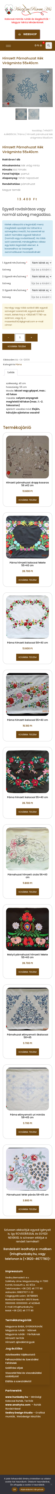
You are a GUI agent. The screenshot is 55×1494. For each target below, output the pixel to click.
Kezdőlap (37, 130)
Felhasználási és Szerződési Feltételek (21, 1361)
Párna (21, 134)
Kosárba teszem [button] (28, 499)
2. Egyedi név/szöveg (15, 276)
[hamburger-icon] (8, 46)
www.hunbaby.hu (16, 1397)
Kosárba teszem (17, 346)
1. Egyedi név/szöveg (14, 262)
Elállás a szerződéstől (18, 1381)
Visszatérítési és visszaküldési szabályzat (23, 1374)
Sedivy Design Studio (19, 1412)
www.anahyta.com (17, 1404)
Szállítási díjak (14, 1368)
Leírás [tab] (11, 372)
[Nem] (51, 1484)
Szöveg (6, 269)
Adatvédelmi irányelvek (32, 1489)
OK (14, 1489)
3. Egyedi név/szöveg (15, 290)
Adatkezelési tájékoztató (20, 1354)
